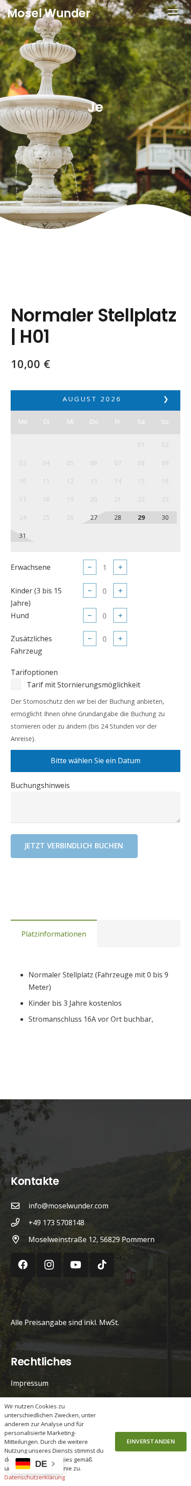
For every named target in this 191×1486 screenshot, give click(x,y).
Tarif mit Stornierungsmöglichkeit (83, 685)
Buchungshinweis (40, 785)
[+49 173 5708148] (19, 1222)
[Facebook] (23, 1265)
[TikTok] (102, 1265)
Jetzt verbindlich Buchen (74, 846)
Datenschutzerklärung (34, 1477)
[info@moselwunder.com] (19, 1205)
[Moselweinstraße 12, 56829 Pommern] (19, 1239)
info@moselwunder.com (68, 1206)
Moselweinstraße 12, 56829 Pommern (91, 1239)
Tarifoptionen (34, 672)
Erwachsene (31, 567)
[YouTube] (76, 1265)
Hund (20, 615)
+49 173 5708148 (56, 1222)
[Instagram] (49, 1265)
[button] (173, 13)
